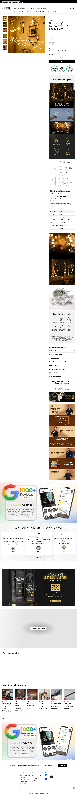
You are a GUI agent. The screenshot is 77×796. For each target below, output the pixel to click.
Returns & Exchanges (25, 775)
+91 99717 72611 (62, 388)
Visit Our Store (54, 351)
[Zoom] (26, 34)
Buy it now (62, 61)
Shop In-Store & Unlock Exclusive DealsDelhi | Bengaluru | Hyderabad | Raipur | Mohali (13, 1)
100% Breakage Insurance (57, 369)
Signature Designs (24, 781)
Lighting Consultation (38, 628)
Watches (32, 8)
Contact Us (22, 785)
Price (50, 48)
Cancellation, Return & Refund (58, 362)
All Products (20, 685)
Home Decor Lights (20, 5)
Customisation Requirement (58, 347)
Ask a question (54, 358)
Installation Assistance (56, 354)
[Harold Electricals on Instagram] (32, 780)
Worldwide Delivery (55, 373)
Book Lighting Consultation (22, 11)
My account (22, 787)
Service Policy (53, 365)
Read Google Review (64, 543)
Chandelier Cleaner (39, 11)
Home (50, 20)
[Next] (4, 52)
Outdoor (30, 5)
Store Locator (52, 11)
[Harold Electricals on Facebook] (35, 780)
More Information (55, 376)
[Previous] (68, 759)
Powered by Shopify (44, 793)
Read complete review (38, 543)
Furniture (58, 5)
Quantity (51, 42)
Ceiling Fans (48, 5)
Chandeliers (39, 5)
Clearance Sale (41, 8)
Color (50, 36)
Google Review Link (13, 544)
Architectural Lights (20, 8)
